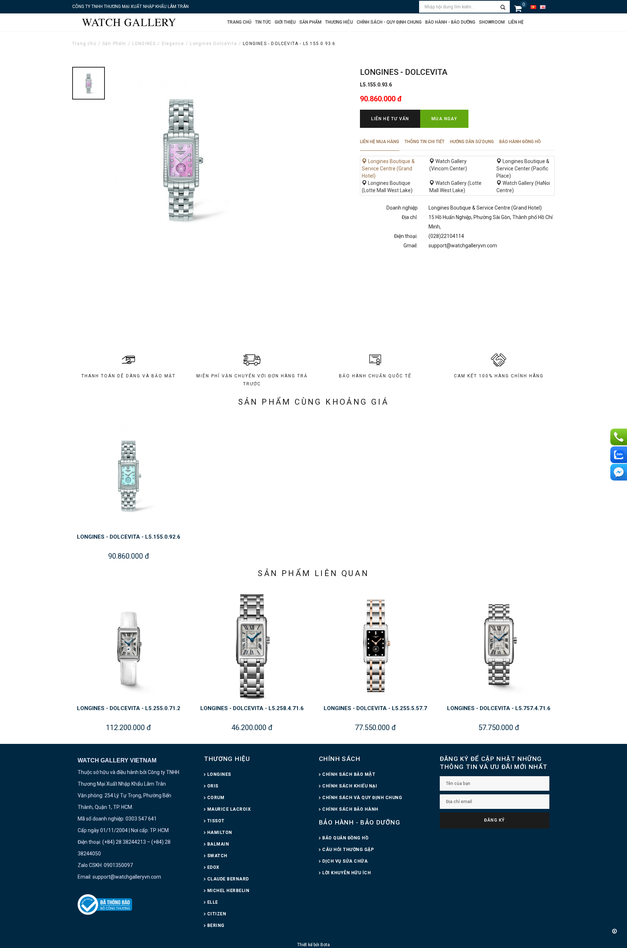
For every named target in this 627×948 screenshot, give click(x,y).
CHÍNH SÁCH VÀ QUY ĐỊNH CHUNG (362, 797)
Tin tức (263, 22)
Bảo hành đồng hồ (520, 141)
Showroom (492, 22)
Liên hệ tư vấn (390, 118)
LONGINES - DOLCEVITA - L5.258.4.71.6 (252, 708)
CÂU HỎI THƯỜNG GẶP (348, 849)
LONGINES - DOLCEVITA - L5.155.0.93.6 (289, 43)
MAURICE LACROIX (229, 809)
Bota (325, 944)
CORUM (216, 797)
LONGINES (144, 43)
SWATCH (217, 855)
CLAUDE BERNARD (228, 879)
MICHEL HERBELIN (228, 890)
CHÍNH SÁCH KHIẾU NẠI (349, 786)
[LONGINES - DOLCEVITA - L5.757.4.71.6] (498, 645)
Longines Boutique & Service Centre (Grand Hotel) (388, 168)
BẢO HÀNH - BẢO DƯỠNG (359, 822)
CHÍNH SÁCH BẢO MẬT (348, 774)
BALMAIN (218, 844)
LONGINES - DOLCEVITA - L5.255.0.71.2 (128, 708)
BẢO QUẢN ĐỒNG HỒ (345, 837)
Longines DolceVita (213, 43)
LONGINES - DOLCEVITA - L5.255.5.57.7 (375, 708)
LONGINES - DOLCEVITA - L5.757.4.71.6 (498, 708)
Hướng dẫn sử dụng (472, 141)
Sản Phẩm (114, 43)
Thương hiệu (339, 22)
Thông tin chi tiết (424, 141)
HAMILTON (219, 832)
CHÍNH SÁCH (339, 758)
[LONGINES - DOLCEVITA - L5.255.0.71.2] (128, 645)
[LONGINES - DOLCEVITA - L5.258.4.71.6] (252, 645)
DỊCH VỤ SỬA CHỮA (345, 861)
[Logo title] (128, 22)
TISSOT (216, 820)
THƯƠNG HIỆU (227, 758)
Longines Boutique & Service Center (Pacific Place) (522, 168)
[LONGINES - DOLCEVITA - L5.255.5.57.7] (375, 645)
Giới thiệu (285, 22)
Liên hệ (516, 22)
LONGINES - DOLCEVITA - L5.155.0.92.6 (128, 537)
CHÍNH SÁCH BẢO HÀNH (350, 809)
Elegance (173, 43)
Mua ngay (444, 118)
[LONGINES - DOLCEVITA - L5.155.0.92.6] (128, 474)
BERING (216, 925)
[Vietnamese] (533, 6)
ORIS (212, 786)
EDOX (213, 867)
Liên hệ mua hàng (379, 141)
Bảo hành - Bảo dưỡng (450, 22)
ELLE (212, 902)
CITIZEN (216, 913)
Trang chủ (239, 22)
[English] (543, 6)
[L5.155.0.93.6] (88, 83)
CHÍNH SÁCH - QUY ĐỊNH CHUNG (389, 22)
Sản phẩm (310, 22)
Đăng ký (494, 820)
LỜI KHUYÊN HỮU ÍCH (346, 872)
